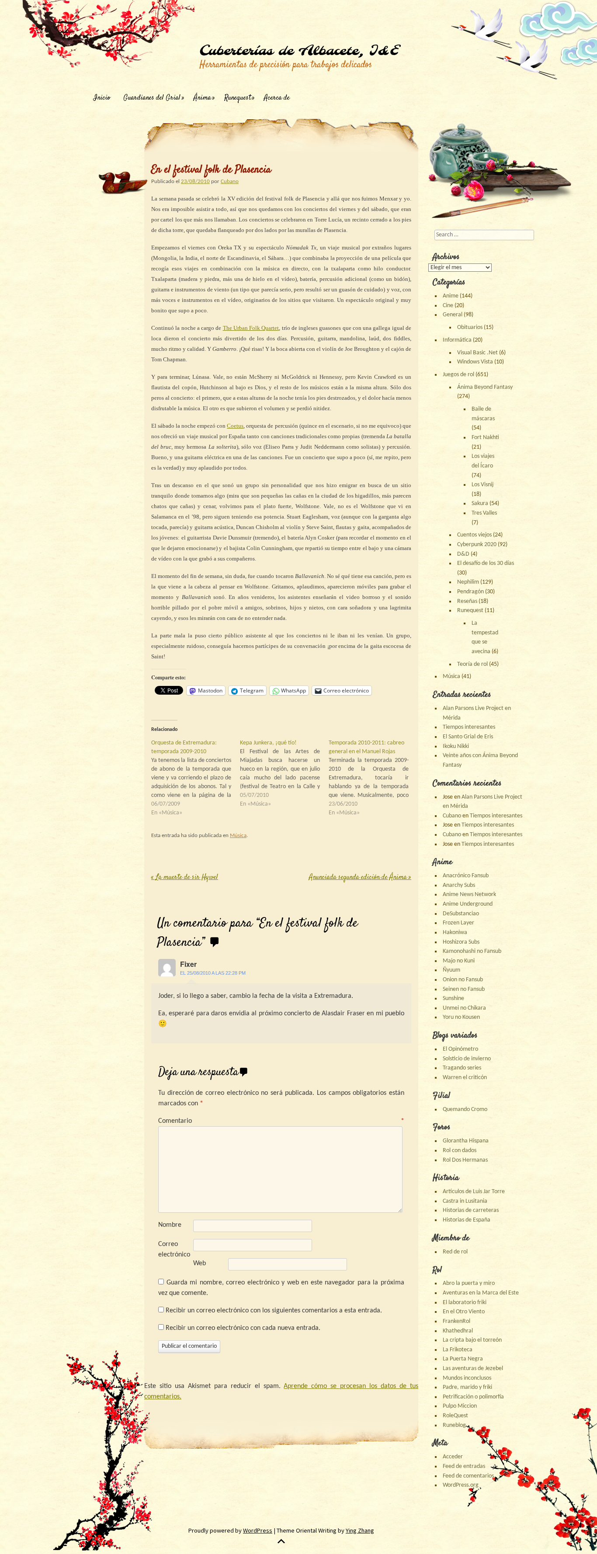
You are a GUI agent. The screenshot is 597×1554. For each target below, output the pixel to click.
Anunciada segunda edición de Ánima (360, 877)
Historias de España (466, 1220)
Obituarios (469, 327)
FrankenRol (456, 1321)
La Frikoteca (457, 1349)
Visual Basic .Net (477, 353)
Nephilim (468, 582)
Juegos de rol (458, 374)
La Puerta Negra (463, 1359)
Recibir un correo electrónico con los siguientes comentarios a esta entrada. (274, 1310)
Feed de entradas (464, 1466)
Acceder (453, 1457)
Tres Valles (484, 513)
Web (199, 1263)
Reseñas (467, 601)
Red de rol (455, 1252)
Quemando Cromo (465, 1109)
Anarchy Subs (459, 885)
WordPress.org (461, 1485)
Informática (457, 340)
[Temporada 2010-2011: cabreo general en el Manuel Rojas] (373, 778)
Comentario (281, 1121)
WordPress (257, 1530)
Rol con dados (459, 1150)
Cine (448, 305)
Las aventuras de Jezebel (473, 1368)
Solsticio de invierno (467, 1059)
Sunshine (453, 998)
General (452, 314)
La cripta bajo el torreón (472, 1340)
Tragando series (462, 1068)
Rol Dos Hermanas (465, 1160)
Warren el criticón (465, 1077)
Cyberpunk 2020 (476, 544)
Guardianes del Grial (151, 98)
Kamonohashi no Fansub (472, 951)
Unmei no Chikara (464, 1008)
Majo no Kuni (459, 961)
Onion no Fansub (463, 979)
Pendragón (470, 591)
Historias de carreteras (471, 1210)
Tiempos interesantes (469, 727)
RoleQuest (455, 1415)
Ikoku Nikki (456, 746)
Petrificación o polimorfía (473, 1397)
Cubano (230, 181)
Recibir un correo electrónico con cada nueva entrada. (243, 1328)
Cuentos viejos (474, 535)
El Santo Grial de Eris (468, 737)
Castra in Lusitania (465, 1201)
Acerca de (277, 98)
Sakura (480, 503)
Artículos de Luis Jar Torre (474, 1191)
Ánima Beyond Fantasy (485, 387)
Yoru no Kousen (461, 1017)
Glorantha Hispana (466, 1141)
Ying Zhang (360, 1530)
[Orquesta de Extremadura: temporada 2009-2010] (195, 778)
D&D (463, 554)
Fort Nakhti (485, 437)
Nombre (169, 1225)
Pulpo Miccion (460, 1406)
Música (238, 835)
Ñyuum (451, 970)
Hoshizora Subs (461, 942)
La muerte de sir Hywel (184, 877)
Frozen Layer (458, 923)
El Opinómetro (460, 1049)
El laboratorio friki (464, 1302)
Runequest (237, 98)
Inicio (102, 98)
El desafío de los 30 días (485, 563)
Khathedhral (458, 1331)
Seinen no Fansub (464, 989)
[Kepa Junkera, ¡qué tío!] (284, 774)
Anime (450, 296)
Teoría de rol (472, 664)
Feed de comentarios (468, 1476)
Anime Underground (468, 904)
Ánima (202, 98)
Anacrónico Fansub (466, 875)
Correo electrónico (174, 1249)
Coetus (235, 425)
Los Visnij (482, 484)
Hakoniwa (455, 932)
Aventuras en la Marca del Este (481, 1293)
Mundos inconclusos (467, 1378)
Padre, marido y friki (467, 1387)
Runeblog (454, 1425)
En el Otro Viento (464, 1311)
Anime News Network (469, 894)
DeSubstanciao (461, 913)
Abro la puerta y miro (469, 1283)
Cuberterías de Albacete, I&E (299, 51)
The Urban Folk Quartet (251, 328)
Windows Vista (475, 362)
